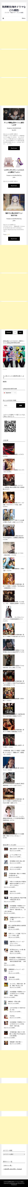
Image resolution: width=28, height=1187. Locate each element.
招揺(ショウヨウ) (19, 454)
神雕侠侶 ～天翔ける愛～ (14, 1001)
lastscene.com (14, 1183)
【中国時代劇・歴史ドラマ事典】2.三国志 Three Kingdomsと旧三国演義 (14, 683)
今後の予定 (13, 891)
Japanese (8, 392)
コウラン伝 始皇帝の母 (16, 867)
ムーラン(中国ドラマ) (15, 855)
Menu (23, 18)
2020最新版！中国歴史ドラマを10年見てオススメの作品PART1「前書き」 (17, 993)
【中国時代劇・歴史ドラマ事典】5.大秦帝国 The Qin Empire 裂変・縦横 (13, 801)
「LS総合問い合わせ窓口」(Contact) (12, 1169)
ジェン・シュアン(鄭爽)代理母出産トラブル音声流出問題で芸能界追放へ (14, 818)
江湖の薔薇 (11, 977)
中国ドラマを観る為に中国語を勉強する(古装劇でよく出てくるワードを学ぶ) (18, 883)
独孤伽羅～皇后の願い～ (16, 1042)
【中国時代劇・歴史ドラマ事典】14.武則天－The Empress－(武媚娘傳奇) (13, 586)
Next (20, 332)
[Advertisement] (14, 35)
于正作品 (12, 1016)
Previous (9, 332)
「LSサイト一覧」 (7, 1165)
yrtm (15, 130)
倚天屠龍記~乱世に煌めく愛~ (17, 861)
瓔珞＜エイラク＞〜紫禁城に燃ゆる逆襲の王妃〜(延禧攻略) (13, 487)
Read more (14, 148)
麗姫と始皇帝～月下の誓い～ (17, 848)
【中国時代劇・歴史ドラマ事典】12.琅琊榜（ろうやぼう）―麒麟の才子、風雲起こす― (13, 752)
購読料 (4, 381)
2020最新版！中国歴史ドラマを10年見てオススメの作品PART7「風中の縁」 (17, 1024)
